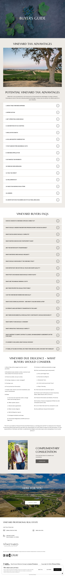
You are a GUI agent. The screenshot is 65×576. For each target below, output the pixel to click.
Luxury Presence (33, 564)
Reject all (40, 569)
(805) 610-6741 (39, 530)
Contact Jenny (32, 502)
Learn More (42, 461)
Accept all (57, 569)
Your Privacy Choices (32, 574)
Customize (49, 569)
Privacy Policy (56, 564)
